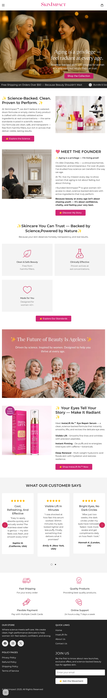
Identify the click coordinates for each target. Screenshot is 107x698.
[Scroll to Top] (102, 684)
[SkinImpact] (53, 5)
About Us (60, 639)
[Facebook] (5, 643)
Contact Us (61, 643)
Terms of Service (10, 671)
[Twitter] (21, 643)
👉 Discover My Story (71, 212)
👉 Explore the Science (18, 138)
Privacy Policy (9, 657)
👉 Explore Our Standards (53, 318)
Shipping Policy (10, 666)
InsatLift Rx (61, 634)
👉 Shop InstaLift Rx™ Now (74, 467)
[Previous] (5, 525)
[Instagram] (13, 643)
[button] (102, 5)
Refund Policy (9, 662)
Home (58, 630)
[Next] (102, 525)
